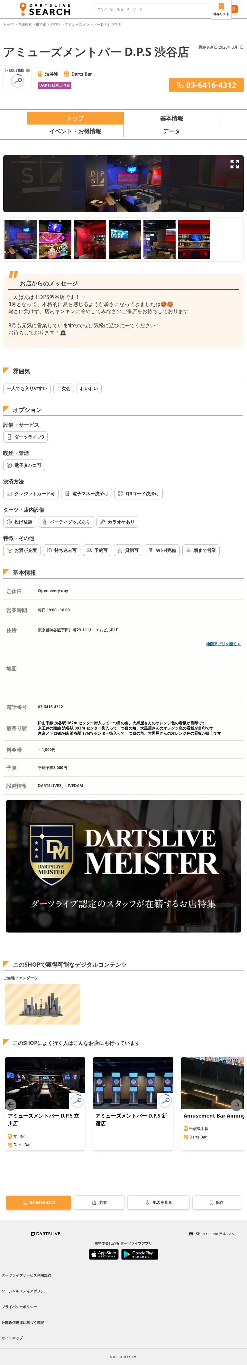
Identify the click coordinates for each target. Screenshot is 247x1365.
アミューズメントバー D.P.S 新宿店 (131, 1119)
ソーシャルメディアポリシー (25, 1290)
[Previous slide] (10, 1105)
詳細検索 (25, 24)
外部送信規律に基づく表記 (23, 1322)
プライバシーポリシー (19, 1306)
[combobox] (156, 9)
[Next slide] (236, 1105)
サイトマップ (12, 1337)
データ (171, 131)
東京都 (41, 24)
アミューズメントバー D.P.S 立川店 (43, 1119)
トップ (9, 24)
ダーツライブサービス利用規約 (26, 1275)
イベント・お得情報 (75, 131)
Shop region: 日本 (211, 1233)
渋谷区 (55, 24)
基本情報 (171, 118)
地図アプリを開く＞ (223, 643)
